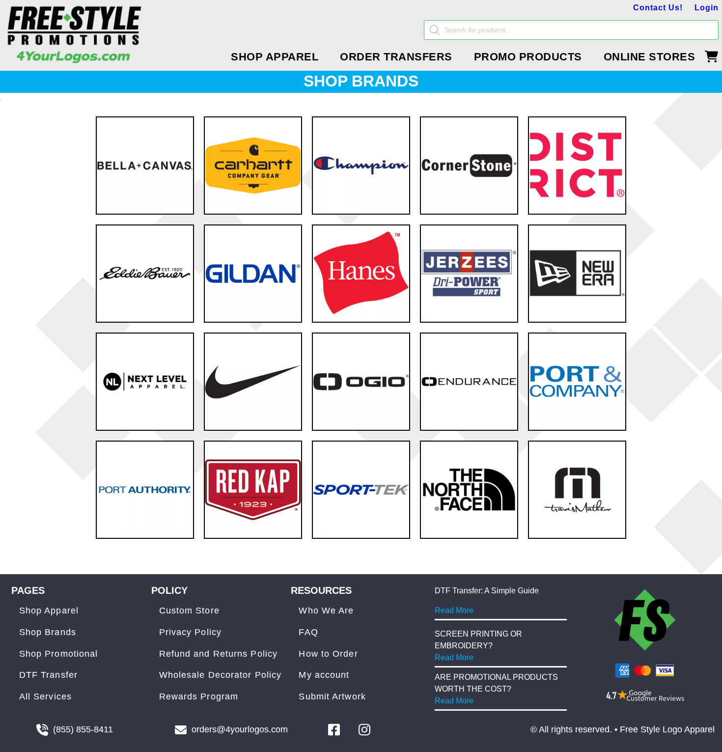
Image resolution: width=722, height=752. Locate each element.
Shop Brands (47, 632)
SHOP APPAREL (274, 57)
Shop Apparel (49, 610)
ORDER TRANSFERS (396, 57)
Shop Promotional (58, 654)
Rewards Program (199, 696)
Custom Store (189, 610)
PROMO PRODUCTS (528, 57)
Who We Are (326, 610)
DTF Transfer (48, 675)
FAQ (308, 632)
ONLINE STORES (649, 57)
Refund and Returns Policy (218, 654)
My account (324, 675)
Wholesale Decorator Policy (220, 675)
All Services (45, 696)
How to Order (328, 654)
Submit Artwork (332, 696)
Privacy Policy (190, 632)
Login (706, 7)
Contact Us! (658, 7)
